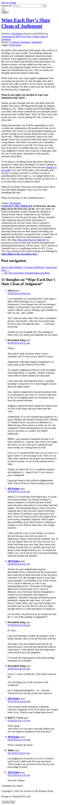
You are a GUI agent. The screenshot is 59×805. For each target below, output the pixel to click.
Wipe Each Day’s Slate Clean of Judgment (25, 23)
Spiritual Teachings (20, 42)
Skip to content (8, 2)
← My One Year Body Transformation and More (25, 273)
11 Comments (24, 36)
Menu (5, 12)
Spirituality (36, 42)
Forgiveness (15, 45)
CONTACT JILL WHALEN (16, 206)
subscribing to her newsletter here (19, 254)
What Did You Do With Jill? (32, 240)
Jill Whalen (17, 33)
